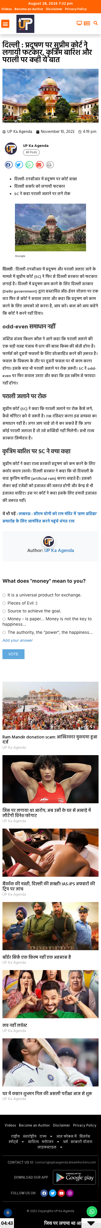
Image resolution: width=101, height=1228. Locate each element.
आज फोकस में (66, 1136)
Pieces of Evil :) (22, 603)
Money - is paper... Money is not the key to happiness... (47, 621)
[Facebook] (44, 1193)
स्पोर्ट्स (13, 1142)
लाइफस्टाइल (47, 1147)
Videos (6, 9)
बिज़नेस (84, 1136)
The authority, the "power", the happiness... (49, 632)
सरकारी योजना (81, 1142)
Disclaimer (54, 9)
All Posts (31, 152)
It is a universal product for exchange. (44, 595)
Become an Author (28, 9)
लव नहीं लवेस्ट (14, 1025)
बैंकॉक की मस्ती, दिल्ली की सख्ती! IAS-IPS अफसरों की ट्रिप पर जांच (48, 887)
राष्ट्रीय (15, 1136)
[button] (5, 24)
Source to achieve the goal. (33, 610)
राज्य (42, 1136)
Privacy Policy (76, 9)
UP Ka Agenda (59, 551)
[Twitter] (52, 1193)
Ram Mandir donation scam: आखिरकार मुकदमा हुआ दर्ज (49, 740)
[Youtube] (61, 1193)
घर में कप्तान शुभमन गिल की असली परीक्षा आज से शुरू (47, 1094)
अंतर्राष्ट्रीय (30, 1136)
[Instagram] (70, 1193)
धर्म (65, 1142)
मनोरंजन (47, 1142)
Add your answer (17, 640)
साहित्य (33, 1142)
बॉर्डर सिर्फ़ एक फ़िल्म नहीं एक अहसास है (36, 957)
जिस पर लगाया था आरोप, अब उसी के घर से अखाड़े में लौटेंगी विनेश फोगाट (46, 813)
